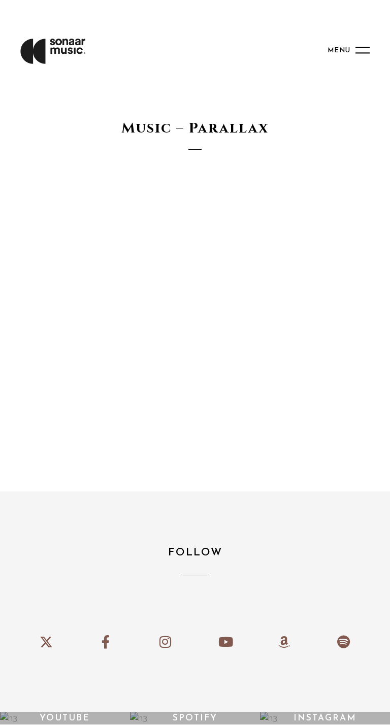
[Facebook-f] (105, 641)
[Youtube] (224, 641)
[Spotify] (343, 641)
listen (90, 274)
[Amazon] (284, 641)
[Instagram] (165, 641)
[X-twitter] (45, 641)
